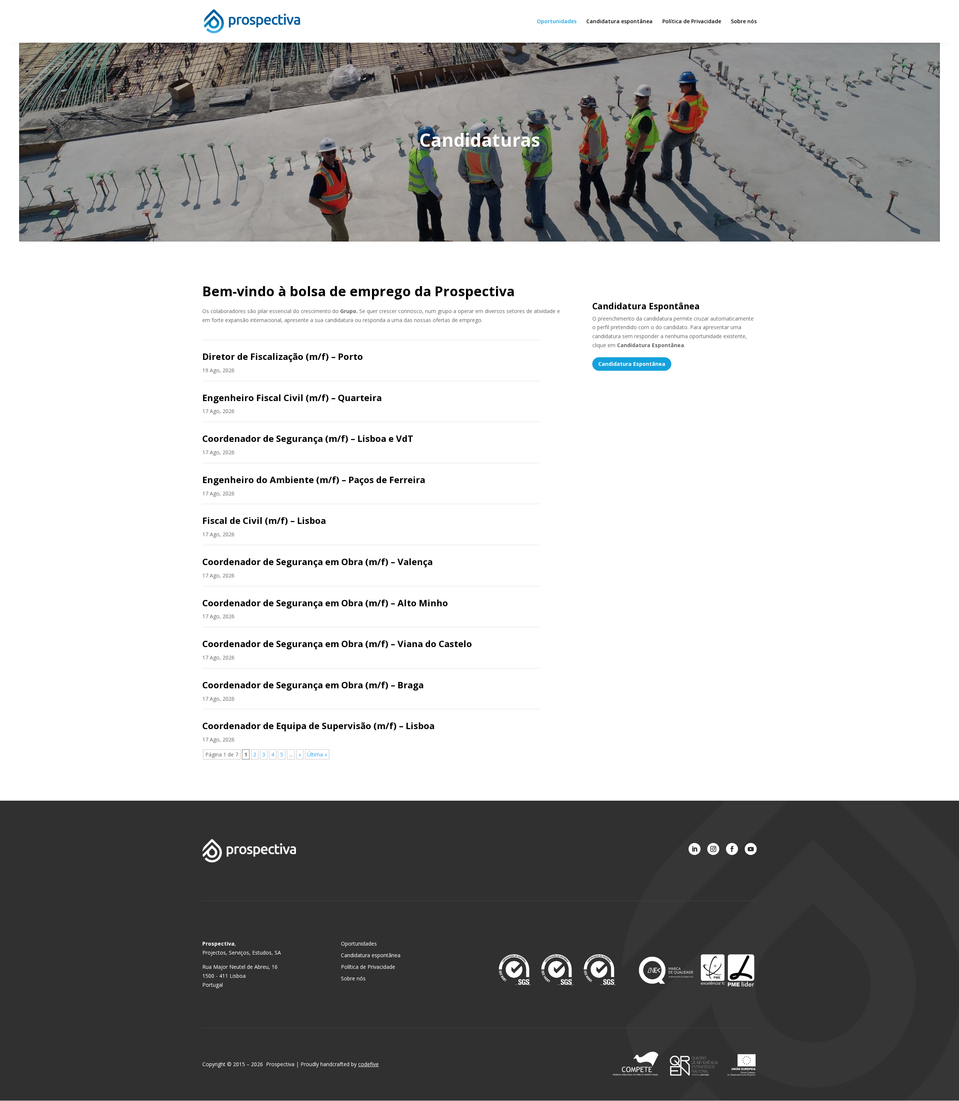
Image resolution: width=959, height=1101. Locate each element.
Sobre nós (744, 22)
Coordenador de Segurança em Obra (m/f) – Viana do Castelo (337, 643)
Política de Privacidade (691, 22)
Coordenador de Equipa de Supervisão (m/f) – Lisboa (318, 725)
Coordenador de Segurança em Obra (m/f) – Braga (313, 685)
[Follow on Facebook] (732, 849)
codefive (368, 1064)
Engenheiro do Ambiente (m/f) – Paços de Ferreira (313, 479)
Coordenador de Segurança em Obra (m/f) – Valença (317, 561)
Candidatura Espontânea (631, 363)
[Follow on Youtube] (751, 849)
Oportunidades (557, 22)
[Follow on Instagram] (713, 849)
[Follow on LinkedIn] (695, 849)
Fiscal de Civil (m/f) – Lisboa (264, 520)
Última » (317, 754)
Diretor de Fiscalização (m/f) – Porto (282, 356)
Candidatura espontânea (619, 22)
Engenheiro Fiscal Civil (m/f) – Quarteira (292, 397)
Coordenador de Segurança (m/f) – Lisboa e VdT (307, 438)
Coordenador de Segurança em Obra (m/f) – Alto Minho (325, 603)
